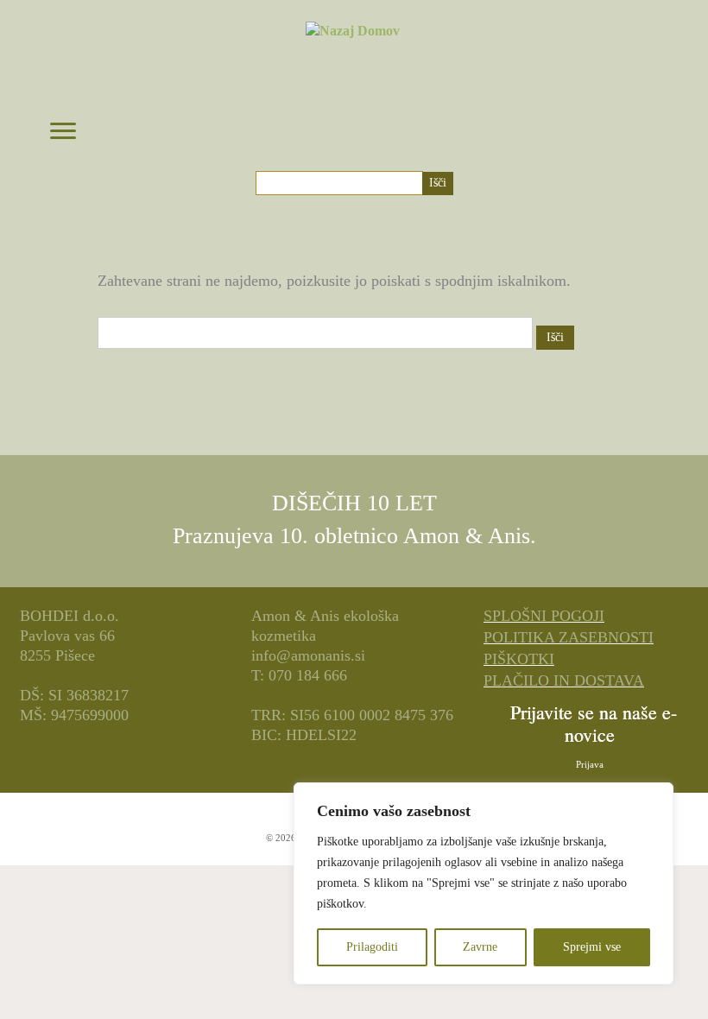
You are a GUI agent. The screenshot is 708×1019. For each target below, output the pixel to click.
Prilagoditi (372, 946)
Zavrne (480, 946)
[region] (483, 883)
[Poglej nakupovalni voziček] (647, 123)
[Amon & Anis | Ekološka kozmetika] (352, 81)
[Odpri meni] (63, 132)
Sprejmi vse (592, 946)
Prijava (590, 764)
